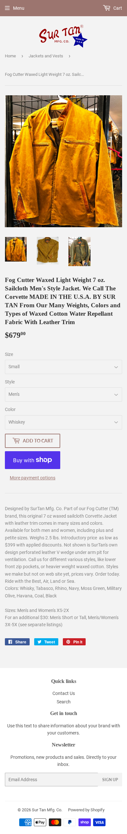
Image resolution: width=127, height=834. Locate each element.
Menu (18, 8)
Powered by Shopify (86, 809)
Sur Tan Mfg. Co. (47, 809)
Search (64, 701)
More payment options (32, 477)
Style (10, 381)
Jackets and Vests (46, 55)
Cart (117, 8)
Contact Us (63, 693)
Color (10, 409)
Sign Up (110, 779)
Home (10, 55)
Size (9, 354)
